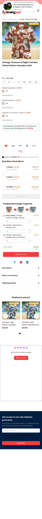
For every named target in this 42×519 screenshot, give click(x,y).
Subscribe (21, 443)
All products (13, 19)
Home (4, 19)
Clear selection (7, 95)
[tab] (18, 56)
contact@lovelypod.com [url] (15, 460)
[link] (7, 6)
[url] (10, 462)
